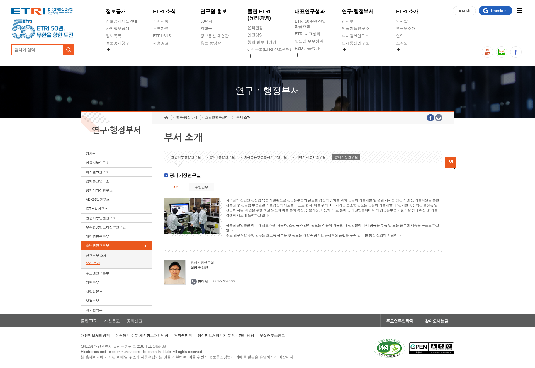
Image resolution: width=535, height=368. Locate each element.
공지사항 (161, 21)
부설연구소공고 (272, 335)
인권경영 (255, 35)
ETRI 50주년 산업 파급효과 (310, 24)
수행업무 (201, 187)
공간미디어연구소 (357, 56)
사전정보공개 (117, 28)
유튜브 (487, 52)
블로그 (501, 52)
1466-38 (159, 346)
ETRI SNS (162, 35)
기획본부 (92, 282)
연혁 (400, 35)
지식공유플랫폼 (308, 61)
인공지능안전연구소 (101, 218)
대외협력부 (94, 310)
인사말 (402, 21)
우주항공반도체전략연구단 (106, 227)
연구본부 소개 (96, 256)
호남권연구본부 (97, 246)
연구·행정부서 (358, 11)
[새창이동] (389, 348)
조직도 (402, 43)
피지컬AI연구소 (355, 35)
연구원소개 (405, 28)
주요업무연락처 (400, 321)
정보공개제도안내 (121, 21)
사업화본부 (94, 292)
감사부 (348, 21)
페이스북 (516, 52)
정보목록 (113, 35)
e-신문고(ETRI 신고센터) (269, 49)
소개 (176, 187)
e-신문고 (112, 321)
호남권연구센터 (216, 117)
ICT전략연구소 (97, 209)
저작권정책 (183, 335)
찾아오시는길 (436, 321)
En (464, 11)
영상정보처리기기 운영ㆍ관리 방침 (226, 335)
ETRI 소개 (407, 11)
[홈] (166, 117)
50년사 (206, 21)
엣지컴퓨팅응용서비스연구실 (265, 157)
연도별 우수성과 (309, 41)
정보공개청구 (117, 43)
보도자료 (161, 28)
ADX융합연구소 (98, 200)
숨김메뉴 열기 (108, 49)
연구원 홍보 (213, 11)
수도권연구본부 (97, 273)
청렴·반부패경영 (261, 42)
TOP (450, 161)
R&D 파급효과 (307, 48)
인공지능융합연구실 (186, 157)
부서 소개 (93, 263)
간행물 (206, 28)
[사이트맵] (519, 10)
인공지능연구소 (355, 28)
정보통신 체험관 (214, 35)
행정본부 (92, 301)
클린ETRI (89, 321)
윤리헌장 (255, 27)
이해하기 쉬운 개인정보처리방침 (141, 335)
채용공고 (161, 43)
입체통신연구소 (355, 43)
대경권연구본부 (97, 236)
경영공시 (113, 56)
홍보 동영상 (210, 43)
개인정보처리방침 (95, 335)
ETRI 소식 (164, 11)
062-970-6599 (224, 281)
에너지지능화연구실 (311, 157)
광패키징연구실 (346, 157)
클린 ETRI (259, 15)
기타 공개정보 (408, 56)
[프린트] (438, 117)
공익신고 (255, 62)
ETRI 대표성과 (307, 34)
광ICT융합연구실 (222, 157)
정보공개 (116, 11)
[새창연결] (430, 117)
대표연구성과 (310, 11)
